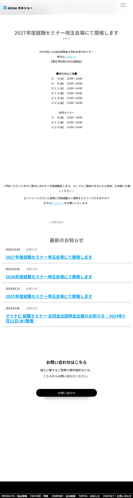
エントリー (57, 203)
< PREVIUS (56, 222)
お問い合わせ (66, 393)
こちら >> (70, 57)
